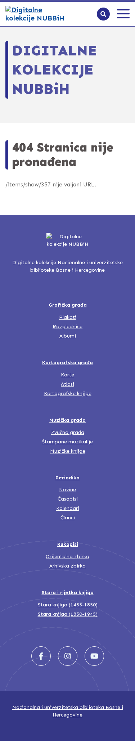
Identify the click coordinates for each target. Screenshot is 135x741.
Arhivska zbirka (67, 566)
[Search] (103, 14)
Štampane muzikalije (67, 442)
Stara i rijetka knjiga (68, 592)
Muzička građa (67, 420)
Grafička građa (68, 305)
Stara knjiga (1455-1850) (68, 605)
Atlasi (67, 384)
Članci (67, 518)
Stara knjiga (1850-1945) (68, 614)
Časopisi (68, 499)
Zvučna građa (67, 432)
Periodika (67, 478)
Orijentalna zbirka (67, 557)
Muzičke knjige (67, 451)
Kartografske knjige (67, 393)
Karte (67, 375)
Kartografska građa (67, 363)
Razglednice (67, 327)
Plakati (67, 317)
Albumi (67, 336)
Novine (67, 490)
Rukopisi (67, 544)
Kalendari (67, 508)
